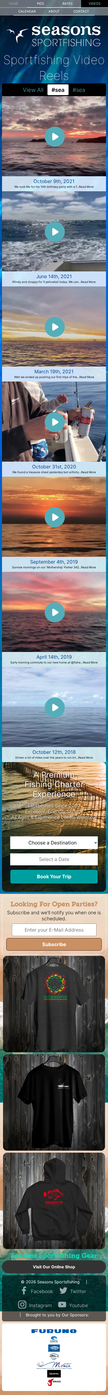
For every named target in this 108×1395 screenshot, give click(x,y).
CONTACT (81, 11)
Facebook (42, 1291)
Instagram (40, 1305)
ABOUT (54, 11)
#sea (79, 89)
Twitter (78, 1291)
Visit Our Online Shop (54, 1266)
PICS (40, 4)
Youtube (78, 1305)
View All (33, 89)
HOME (13, 4)
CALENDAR (27, 11)
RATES (68, 4)
